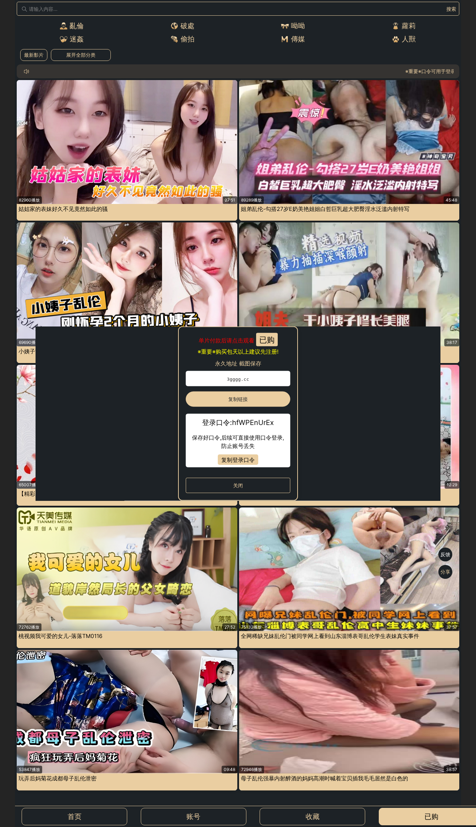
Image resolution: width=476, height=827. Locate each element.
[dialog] (238, 413)
